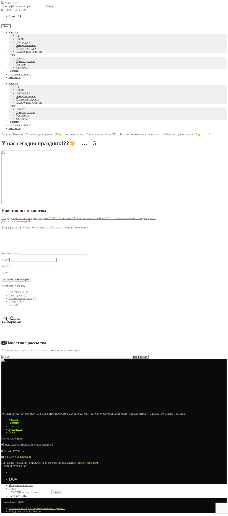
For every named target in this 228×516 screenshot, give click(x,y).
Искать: (6, 6)
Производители (25, 61)
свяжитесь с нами (88, 462)
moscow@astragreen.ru (18, 456)
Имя (5, 259)
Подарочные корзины (29, 51)
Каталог (13, 32)
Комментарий (9, 253)
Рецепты (14, 70)
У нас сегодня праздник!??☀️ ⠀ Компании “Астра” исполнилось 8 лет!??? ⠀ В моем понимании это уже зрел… (94, 134)
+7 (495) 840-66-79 (14, 9)
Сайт (4, 272)
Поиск (49, 6)
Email (5, 266)
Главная (6, 134)
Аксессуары (16, 295)
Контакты (22, 67)
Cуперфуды (23, 42)
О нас (12, 54)
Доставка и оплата (20, 74)
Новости (21, 58)
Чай (18, 35)
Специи (20, 38)
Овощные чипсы (26, 45)
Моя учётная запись (21, 485)
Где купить (22, 64)
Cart (18, 495)
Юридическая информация (25, 511)
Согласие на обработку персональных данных (37, 508)
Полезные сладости (27, 48)
